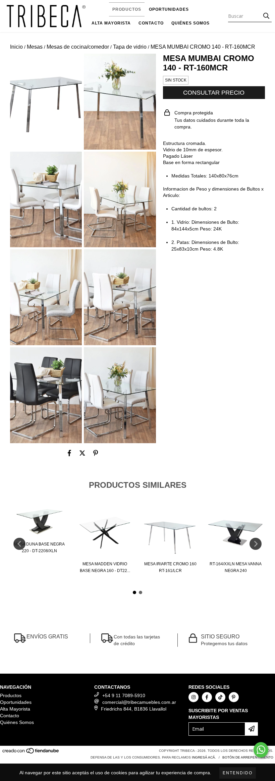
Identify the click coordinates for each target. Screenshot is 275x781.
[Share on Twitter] (82, 453)
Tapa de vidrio (130, 47)
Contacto (151, 23)
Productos (126, 9)
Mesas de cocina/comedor (78, 47)
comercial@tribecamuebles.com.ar (139, 702)
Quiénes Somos (190, 23)
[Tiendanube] (31, 752)
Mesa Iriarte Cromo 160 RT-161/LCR (170, 567)
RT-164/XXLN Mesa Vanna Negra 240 (236, 567)
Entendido (238, 773)
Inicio (16, 47)
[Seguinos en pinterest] (234, 697)
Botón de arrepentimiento (247, 757)
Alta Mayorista (111, 23)
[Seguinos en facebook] (207, 697)
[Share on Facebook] (69, 453)
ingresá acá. (204, 757)
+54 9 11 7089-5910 (123, 695)
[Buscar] (266, 16)
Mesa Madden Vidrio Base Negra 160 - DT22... (105, 567)
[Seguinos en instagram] (193, 697)
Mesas (35, 47)
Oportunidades (169, 9)
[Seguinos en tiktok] (220, 697)
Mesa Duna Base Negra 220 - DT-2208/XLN (39, 547)
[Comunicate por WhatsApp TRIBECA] (261, 750)
